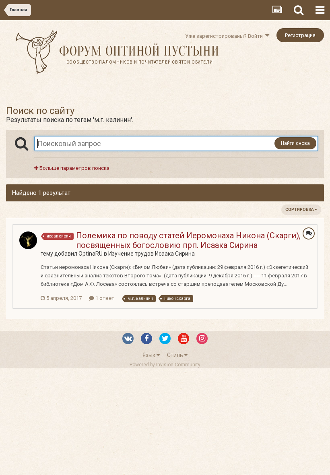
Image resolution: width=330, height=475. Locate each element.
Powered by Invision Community (165, 365)
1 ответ (104, 298)
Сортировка (300, 209)
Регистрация (300, 35)
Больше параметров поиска (73, 168)
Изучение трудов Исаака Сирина (151, 253)
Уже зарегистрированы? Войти (225, 36)
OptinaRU (90, 253)
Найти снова (295, 143)
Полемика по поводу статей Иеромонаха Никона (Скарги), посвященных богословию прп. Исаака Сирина (188, 240)
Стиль (175, 355)
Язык (149, 355)
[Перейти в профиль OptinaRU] (28, 240)
